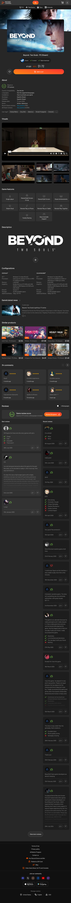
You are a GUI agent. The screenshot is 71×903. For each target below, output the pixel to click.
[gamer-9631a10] (47, 565)
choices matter (14, 112)
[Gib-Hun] (47, 750)
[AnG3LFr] (47, 544)
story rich (23, 112)
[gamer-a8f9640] (47, 676)
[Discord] (23, 878)
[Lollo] (47, 453)
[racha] (6, 457)
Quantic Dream (21, 97)
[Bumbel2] (6, 502)
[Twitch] (48, 878)
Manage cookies (35, 891)
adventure (30, 112)
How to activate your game (25, 95)
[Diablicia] (47, 769)
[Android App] (42, 884)
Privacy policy (35, 849)
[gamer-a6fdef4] (47, 525)
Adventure (25, 103)
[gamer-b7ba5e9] (6, 390)
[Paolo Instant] (47, 589)
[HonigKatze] (47, 656)
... (56, 112)
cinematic (51, 112)
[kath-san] (29, 373)
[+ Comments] (67, 365)
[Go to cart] (62, 2)
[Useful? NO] (37, 447)
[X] (28, 878)
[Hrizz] (6, 428)
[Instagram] (33, 878)
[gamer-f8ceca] (47, 472)
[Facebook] (38, 878)
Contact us (35, 855)
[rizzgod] (47, 428)
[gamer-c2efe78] (6, 373)
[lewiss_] (47, 615)
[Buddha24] (47, 791)
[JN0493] (52, 373)
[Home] (6, 2)
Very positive (21, 105)
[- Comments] (63, 365)
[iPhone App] (29, 884)
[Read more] (21, 475)
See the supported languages (25, 93)
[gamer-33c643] (47, 721)
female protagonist (41, 112)
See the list (20, 90)
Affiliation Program (35, 852)
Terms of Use (35, 846)
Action (19, 103)
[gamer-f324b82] (52, 390)
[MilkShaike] (29, 390)
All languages (65, 406)
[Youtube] (43, 878)
